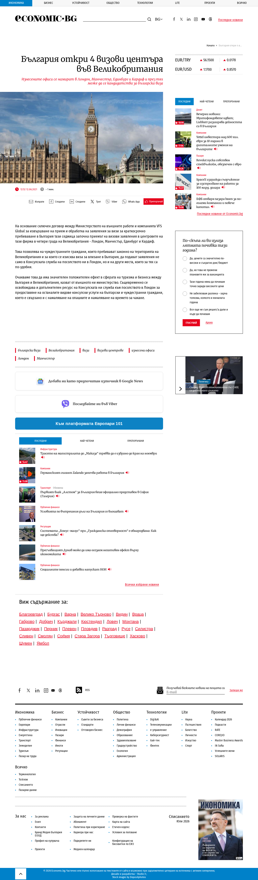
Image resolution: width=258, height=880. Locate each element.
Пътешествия (193, 724)
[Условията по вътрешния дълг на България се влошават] (27, 514)
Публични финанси (30, 719)
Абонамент (80, 822)
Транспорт (25, 740)
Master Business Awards (229, 740)
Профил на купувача (47, 841)
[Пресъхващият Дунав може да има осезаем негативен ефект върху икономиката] (27, 552)
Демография (124, 730)
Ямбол (43, 643)
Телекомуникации (161, 724)
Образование (125, 735)
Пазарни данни (28, 790)
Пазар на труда (27, 756)
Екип (38, 822)
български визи (29, 350)
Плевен (69, 628)
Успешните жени (225, 751)
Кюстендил (91, 621)
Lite (177, 3)
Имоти (59, 745)
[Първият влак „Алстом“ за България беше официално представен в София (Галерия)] (27, 494)
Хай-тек (155, 740)
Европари (24, 724)
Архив (209, 322)
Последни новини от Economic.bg (220, 213)
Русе (126, 628)
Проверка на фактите (125, 816)
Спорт (188, 745)
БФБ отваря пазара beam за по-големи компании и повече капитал (219, 203)
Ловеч (112, 621)
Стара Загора (87, 636)
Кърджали (67, 621)
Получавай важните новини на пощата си (195, 688)
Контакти (40, 827)
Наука (188, 719)
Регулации (61, 751)
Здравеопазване (126, 740)
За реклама (42, 816)
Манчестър (46, 358)
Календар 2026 (223, 719)
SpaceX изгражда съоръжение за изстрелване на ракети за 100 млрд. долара (217, 183)
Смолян (45, 636)
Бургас (53, 614)
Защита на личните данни (89, 816)
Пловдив (89, 628)
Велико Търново (96, 614)
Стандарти (87, 724)
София (63, 636)
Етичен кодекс (121, 827)
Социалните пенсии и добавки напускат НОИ (73, 569)
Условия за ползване (124, 832)
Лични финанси (126, 724)
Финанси (60, 740)
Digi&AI (154, 719)
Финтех (154, 745)
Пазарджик (29, 628)
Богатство (191, 730)
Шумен (25, 643)
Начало (211, 45)
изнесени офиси (143, 350)
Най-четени (87, 440)
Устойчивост (80, 3)
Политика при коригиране (89, 827)
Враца (138, 614)
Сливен (26, 636)
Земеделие (25, 745)
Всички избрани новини (142, 584)
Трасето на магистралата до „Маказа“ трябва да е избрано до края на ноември (98, 453)
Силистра (144, 628)
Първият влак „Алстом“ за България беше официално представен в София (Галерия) (94, 494)
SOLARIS (220, 756)
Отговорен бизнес (92, 730)
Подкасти (220, 724)
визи (85, 350)
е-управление (158, 730)
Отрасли (60, 724)
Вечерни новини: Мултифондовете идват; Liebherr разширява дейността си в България (219, 120)
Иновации (61, 730)
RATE (217, 730)
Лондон (23, 358)
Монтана (130, 621)
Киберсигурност (159, 735)
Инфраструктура (28, 730)
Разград (109, 628)
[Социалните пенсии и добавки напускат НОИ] (27, 572)
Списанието (26, 784)
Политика (203, 381)
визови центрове (110, 350)
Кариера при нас (83, 832)
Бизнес (48, 3)
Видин (122, 614)
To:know (23, 779)
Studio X (141, 873)
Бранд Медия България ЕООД (48, 834)
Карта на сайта (121, 822)
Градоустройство (127, 745)
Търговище (114, 636)
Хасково (137, 636)
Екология (122, 751)
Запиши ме (236, 690)
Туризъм (24, 751)
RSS (87, 690)
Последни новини (230, 20)
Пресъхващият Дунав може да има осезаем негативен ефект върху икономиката (89, 552)
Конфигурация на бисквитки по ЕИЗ (123, 842)
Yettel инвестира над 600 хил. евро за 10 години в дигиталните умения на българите (217, 143)
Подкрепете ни (82, 841)
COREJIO (220, 735)
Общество (113, 3)
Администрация (126, 756)
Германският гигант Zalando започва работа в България (82, 473)
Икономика (16, 3)
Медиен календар (84, 849)
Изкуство (190, 740)
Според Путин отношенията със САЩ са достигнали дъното (213, 389)
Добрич (46, 621)
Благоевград (31, 614)
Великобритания (61, 350)
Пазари (59, 735)
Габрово (26, 621)
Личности (191, 735)
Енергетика (25, 735)
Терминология (27, 774)
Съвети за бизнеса (92, 719)
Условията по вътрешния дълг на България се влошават (82, 511)
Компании (61, 719)
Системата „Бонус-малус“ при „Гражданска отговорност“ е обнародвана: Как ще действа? (98, 533)
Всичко (242, 3)
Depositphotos (138, 877)
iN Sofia (219, 745)
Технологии (145, 3)
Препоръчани (135, 440)
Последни (40, 440)
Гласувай (191, 322)
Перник (51, 628)
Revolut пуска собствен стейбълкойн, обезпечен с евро (218, 162)
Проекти (209, 3)
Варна (70, 614)
